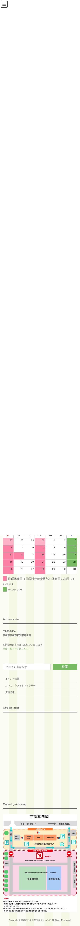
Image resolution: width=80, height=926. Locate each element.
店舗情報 (10, 692)
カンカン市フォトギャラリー (20, 685)
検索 (65, 666)
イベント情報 (12, 678)
